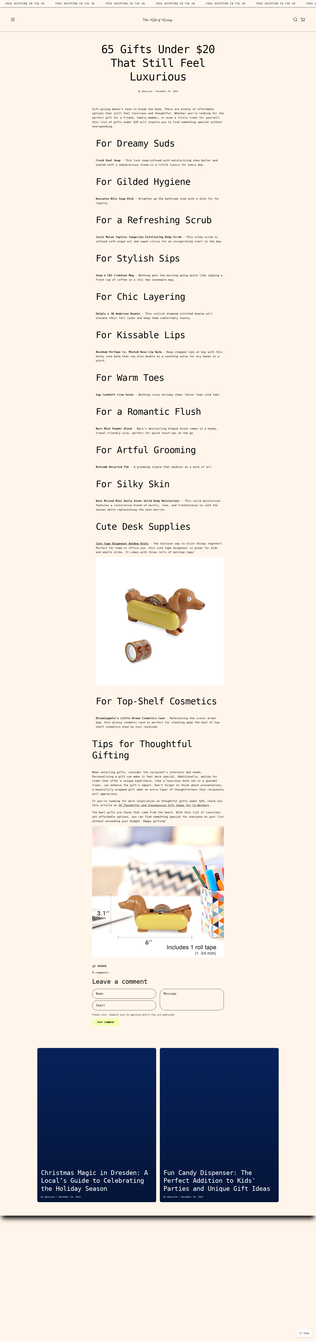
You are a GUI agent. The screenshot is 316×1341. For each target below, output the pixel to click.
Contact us (128, 1231)
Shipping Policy (128, 1260)
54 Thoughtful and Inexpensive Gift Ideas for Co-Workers (163, 805)
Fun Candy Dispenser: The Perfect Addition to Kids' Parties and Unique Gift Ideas (216, 1180)
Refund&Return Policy (127, 1265)
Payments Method (128, 1248)
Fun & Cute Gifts (52, 1265)
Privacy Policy (188, 1254)
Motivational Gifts (52, 1271)
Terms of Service (128, 1254)
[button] (295, 19)
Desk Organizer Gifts (52, 1248)
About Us (188, 1231)
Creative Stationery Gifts (52, 1242)
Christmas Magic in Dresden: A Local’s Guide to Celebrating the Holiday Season (94, 1180)
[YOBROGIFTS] (158, 19)
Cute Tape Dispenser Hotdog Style (122, 543)
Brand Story (188, 1237)
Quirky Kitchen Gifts (52, 1260)
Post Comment (106, 1022)
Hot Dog (52, 1231)
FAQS (188, 1248)
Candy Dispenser (52, 1237)
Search (128, 1237)
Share (102, 966)
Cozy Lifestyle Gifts (52, 1254)
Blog (188, 1242)
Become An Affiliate (128, 1242)
